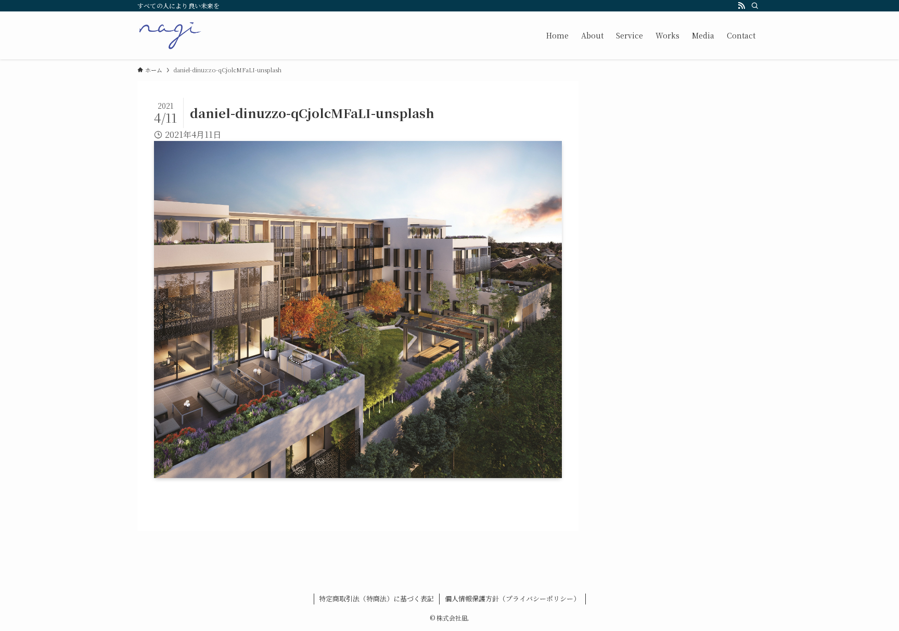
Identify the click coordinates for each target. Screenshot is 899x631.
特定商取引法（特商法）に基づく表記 (376, 598)
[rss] (741, 5)
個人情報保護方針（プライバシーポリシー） (512, 598)
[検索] (755, 5)
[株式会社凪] (170, 35)
